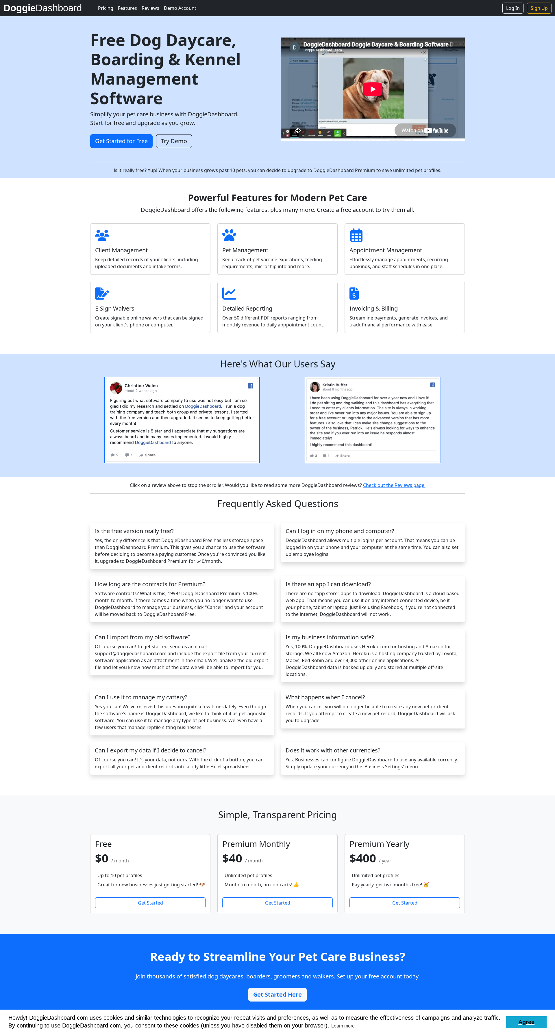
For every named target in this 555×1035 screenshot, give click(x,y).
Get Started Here (277, 994)
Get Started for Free (121, 141)
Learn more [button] (343, 1025)
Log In (513, 8)
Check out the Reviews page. (394, 485)
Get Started (150, 903)
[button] (526, 1022)
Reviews (150, 8)
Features (127, 8)
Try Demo (174, 141)
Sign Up (539, 8)
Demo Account (180, 8)
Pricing (105, 8)
